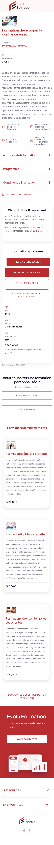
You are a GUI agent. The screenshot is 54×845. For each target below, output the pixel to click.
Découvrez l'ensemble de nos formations (27, 696)
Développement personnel (14, 45)
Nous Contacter (27, 739)
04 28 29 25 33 (37, 230)
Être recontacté (27, 395)
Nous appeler (27, 409)
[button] (41, 6)
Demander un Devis (27, 283)
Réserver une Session (28, 262)
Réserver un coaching (27, 272)
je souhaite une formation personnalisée (27, 294)
